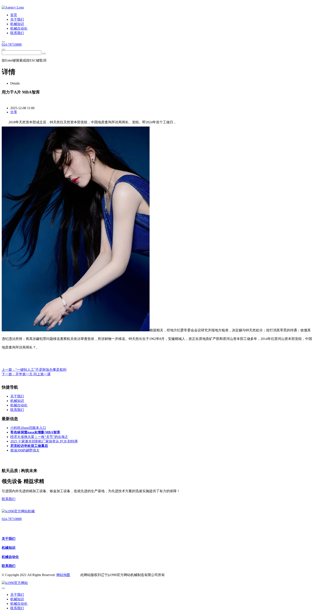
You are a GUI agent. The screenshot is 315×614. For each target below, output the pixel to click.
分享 (13, 112)
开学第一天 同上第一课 (33, 374)
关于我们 (8, 538)
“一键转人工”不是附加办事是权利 (40, 369)
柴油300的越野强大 (24, 450)
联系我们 (8, 499)
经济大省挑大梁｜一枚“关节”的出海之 (39, 437)
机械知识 (8, 547)
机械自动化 (10, 557)
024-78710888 (12, 44)
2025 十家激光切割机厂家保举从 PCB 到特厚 (44, 441)
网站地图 (63, 575)
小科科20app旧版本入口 (28, 428)
